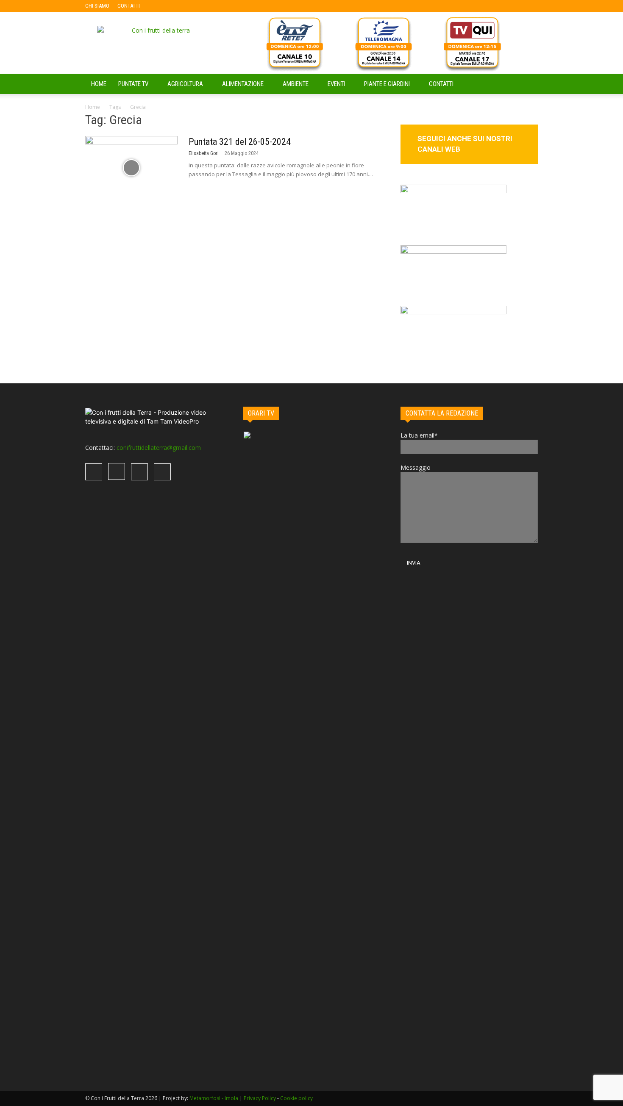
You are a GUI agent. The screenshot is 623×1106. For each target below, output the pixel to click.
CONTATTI (128, 6)
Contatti (441, 84)
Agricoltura (185, 84)
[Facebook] (159, 6)
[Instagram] (173, 6)
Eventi (336, 84)
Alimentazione (243, 84)
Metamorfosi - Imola (213, 1098)
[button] (527, 84)
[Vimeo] (187, 6)
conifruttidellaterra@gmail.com (159, 448)
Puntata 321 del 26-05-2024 (240, 141)
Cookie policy (296, 1098)
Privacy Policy (260, 1098)
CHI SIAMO (97, 6)
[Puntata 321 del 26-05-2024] (131, 168)
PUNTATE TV (133, 84)
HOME (98, 84)
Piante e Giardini (387, 84)
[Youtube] (201, 6)
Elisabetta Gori (204, 153)
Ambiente (296, 84)
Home (92, 107)
